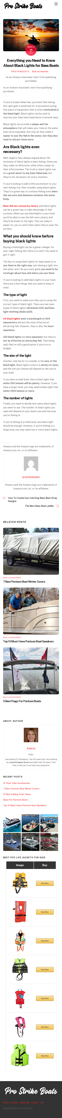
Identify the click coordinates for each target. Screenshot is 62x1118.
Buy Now (44, 883)
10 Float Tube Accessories (16, 783)
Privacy (34, 1102)
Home (6, 1102)
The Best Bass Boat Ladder (39, 506)
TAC (42, 1102)
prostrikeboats (20, 71)
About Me (25, 1102)
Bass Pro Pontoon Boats (15, 799)
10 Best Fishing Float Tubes (17, 794)
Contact (14, 1102)
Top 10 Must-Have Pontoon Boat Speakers (28, 641)
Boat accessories (40, 71)
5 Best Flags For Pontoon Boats (22, 701)
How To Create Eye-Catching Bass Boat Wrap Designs (32, 500)
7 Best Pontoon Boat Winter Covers (24, 581)
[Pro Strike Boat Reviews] (23, 10)
